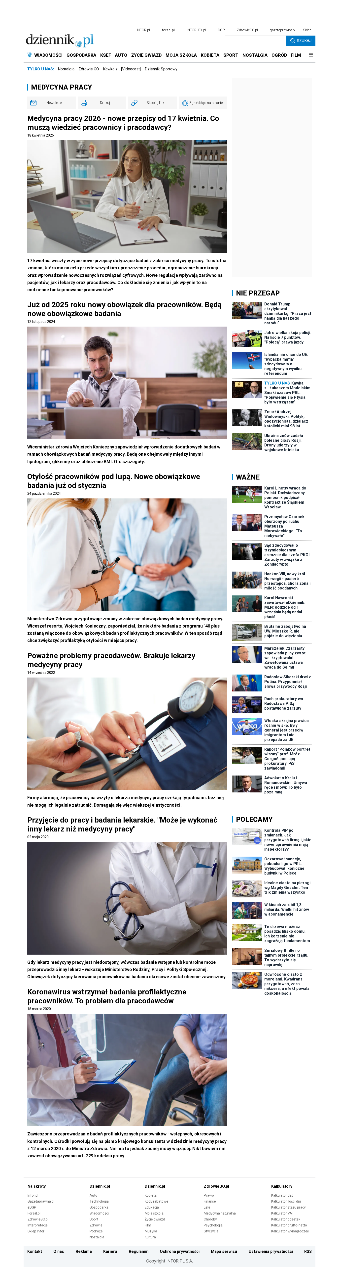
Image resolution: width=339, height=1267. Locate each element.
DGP (221, 30)
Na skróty (37, 1186)
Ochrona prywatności (180, 1251)
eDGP (32, 1207)
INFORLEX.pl (196, 30)
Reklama (84, 1251)
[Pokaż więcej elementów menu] (311, 55)
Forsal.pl (34, 1213)
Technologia (99, 1201)
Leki (207, 1207)
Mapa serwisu (224, 1251)
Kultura (150, 1237)
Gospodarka (99, 1207)
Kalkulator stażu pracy (288, 1207)
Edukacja (152, 1207)
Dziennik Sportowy (161, 69)
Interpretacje (38, 1225)
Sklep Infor (36, 1231)
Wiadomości (99, 1213)
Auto (93, 1195)
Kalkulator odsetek (285, 1219)
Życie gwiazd (155, 1219)
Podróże (96, 1231)
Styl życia (211, 1231)
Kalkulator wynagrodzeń (290, 1231)
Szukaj (304, 40)
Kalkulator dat (282, 1195)
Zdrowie (96, 1225)
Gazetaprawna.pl (41, 1201)
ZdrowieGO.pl (247, 30)
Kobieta (151, 1195)
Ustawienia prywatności (271, 1251)
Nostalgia (66, 69)
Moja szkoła (154, 1213)
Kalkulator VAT (282, 1213)
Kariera (110, 1251)
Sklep (307, 30)
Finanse (210, 1201)
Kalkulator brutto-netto (289, 1225)
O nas (58, 1251)
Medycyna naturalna (220, 1213)
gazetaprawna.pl (283, 30)
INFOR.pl (143, 30)
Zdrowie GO (88, 69)
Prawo (209, 1195)
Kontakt (34, 1251)
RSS (308, 1251)
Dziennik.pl (100, 1186)
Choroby (210, 1219)
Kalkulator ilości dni (286, 1201)
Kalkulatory (281, 1186)
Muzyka (151, 1231)
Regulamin (138, 1251)
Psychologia (213, 1225)
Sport (94, 1219)
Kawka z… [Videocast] (122, 69)
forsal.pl (168, 30)
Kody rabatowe (156, 1201)
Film (148, 1225)
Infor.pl (33, 1195)
